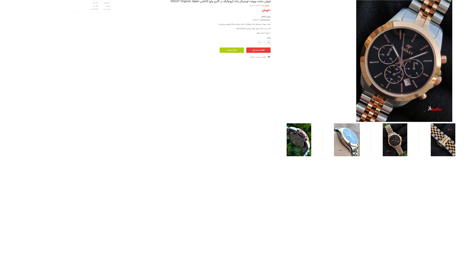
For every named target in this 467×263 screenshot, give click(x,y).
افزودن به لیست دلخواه (258, 57)
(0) (251, 6)
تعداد (269, 38)
